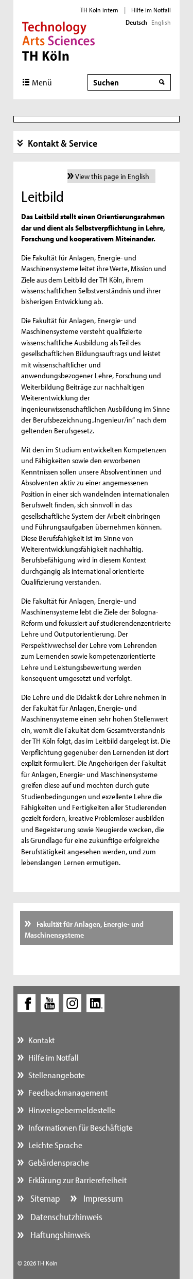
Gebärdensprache (58, 1162)
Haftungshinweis (59, 1235)
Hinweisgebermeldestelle (71, 1109)
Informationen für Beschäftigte (80, 1127)
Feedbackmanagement (68, 1092)
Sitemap (44, 1198)
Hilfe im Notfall (151, 10)
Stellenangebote (56, 1074)
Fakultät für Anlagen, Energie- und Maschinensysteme (84, 929)
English (161, 22)
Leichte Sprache (55, 1144)
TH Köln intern (99, 10)
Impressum (102, 1198)
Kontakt (41, 1039)
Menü (42, 82)
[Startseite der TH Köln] (58, 40)
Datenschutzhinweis (65, 1217)
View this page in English (112, 176)
